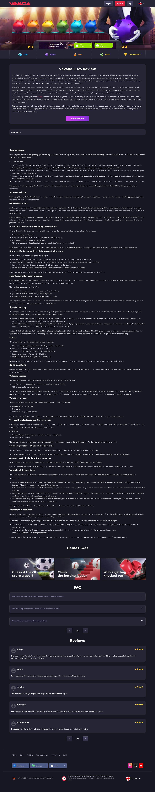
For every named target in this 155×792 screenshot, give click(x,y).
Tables (30, 755)
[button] (152, 28)
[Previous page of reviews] (69, 738)
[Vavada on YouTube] (141, 765)
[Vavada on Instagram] (130, 765)
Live (22, 755)
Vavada (40, 97)
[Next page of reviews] (85, 738)
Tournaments (42, 755)
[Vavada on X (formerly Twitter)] (135, 765)
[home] (19, 3)
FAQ (65, 755)
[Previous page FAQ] (69, 630)
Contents (56, 755)
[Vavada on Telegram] (130, 3)
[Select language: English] (142, 3)
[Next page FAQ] (85, 630)
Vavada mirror (77, 118)
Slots (14, 755)
